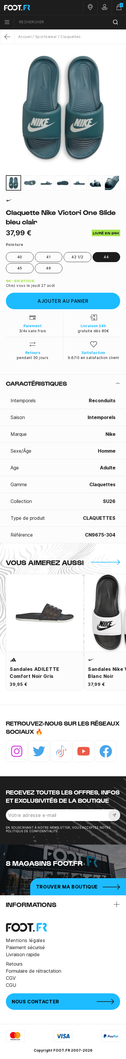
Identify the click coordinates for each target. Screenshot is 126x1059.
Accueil (25, 36)
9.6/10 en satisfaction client (93, 357)
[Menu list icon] (7, 22)
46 (48, 268)
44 (106, 257)
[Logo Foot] (31, 7)
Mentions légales (25, 940)
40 (19, 257)
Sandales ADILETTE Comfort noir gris (34, 672)
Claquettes (70, 36)
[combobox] (70, 22)
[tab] (63, 383)
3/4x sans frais (32, 331)
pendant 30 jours (33, 357)
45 (19, 268)
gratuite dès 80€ (93, 331)
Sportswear (46, 36)
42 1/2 (77, 257)
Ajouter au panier (63, 301)
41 (48, 257)
